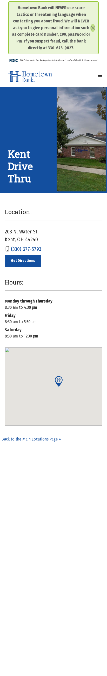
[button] (58, 381)
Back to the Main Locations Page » (31, 439)
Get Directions (26, 260)
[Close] (92, 28)
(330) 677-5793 (26, 249)
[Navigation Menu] (100, 77)
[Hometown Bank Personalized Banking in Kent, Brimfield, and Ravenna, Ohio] (29, 76)
